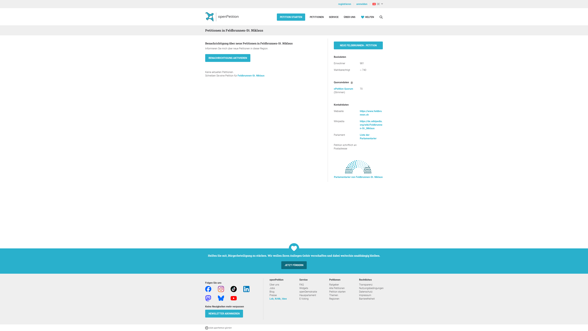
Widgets (303, 288)
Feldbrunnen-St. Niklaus (251, 75)
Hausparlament (307, 295)
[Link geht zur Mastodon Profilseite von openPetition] (208, 298)
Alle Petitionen (337, 288)
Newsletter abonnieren (224, 313)
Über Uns (349, 17)
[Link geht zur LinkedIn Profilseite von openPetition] (246, 288)
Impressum (365, 295)
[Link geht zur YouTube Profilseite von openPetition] (234, 298)
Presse (273, 295)
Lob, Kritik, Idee (278, 298)
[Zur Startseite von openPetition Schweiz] (222, 17)
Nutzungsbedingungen (371, 288)
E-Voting (304, 298)
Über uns (274, 284)
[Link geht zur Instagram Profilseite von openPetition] (221, 288)
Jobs (272, 288)
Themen (333, 295)
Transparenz (366, 284)
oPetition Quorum (343, 88)
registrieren (344, 4)
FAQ (301, 284)
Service (334, 17)
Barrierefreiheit (367, 298)
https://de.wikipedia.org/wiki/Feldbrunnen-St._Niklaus (371, 125)
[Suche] (381, 17)
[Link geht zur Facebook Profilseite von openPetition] (208, 288)
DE (378, 4)
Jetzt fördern (294, 265)
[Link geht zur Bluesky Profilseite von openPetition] (221, 298)
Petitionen (317, 17)
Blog (272, 291)
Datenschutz (366, 291)
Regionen (334, 298)
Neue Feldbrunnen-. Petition (358, 45)
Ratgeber (334, 284)
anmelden (361, 4)
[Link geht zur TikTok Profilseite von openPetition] (234, 288)
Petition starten (291, 17)
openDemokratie (308, 291)
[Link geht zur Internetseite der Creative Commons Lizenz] (207, 327)
